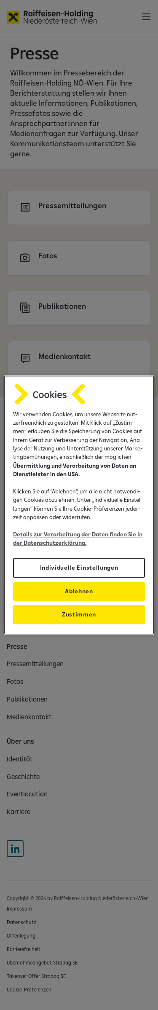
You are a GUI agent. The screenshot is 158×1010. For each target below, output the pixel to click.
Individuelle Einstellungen (79, 567)
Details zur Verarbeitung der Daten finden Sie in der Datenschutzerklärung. (77, 538)
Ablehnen (79, 591)
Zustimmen (79, 614)
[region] (79, 505)
